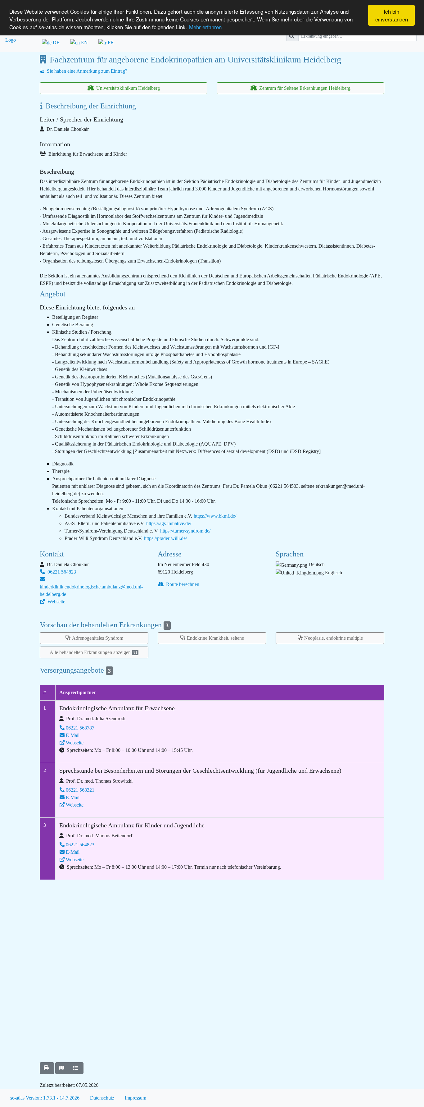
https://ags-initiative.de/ (168, 523)
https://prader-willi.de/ (165, 538)
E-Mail (72, 735)
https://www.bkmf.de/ (215, 516)
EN (84, 42)
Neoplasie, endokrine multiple (333, 638)
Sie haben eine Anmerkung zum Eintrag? (86, 71)
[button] (47, 1068)
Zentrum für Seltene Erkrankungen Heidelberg (304, 88)
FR (110, 42)
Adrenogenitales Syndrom (97, 638)
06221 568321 (80, 790)
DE (56, 42)
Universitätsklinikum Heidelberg (127, 88)
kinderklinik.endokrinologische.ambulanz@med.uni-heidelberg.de (91, 590)
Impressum (135, 1097)
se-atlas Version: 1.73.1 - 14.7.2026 (44, 1097)
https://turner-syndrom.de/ (185, 530)
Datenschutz (102, 1097)
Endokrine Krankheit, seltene (215, 638)
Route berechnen (182, 584)
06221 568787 (80, 727)
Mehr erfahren (205, 27)
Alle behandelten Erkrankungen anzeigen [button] (93, 652)
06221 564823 (61, 571)
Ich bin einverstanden (391, 15)
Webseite (55, 601)
